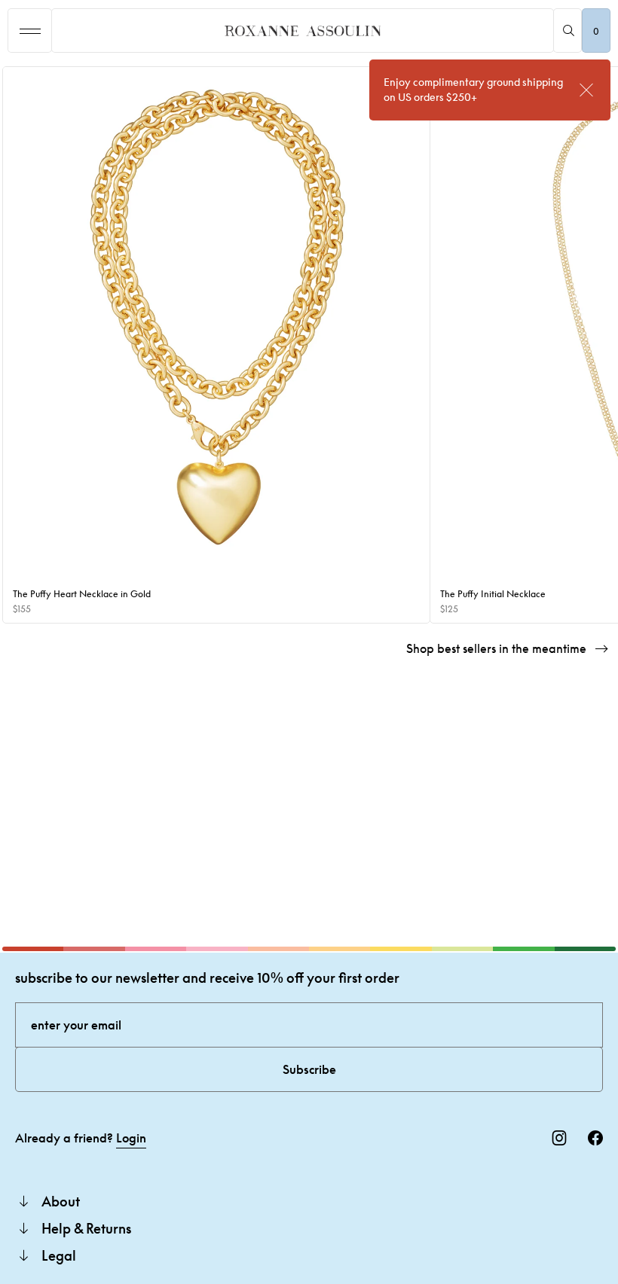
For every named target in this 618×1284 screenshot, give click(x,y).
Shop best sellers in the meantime (496, 648)
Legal (58, 1255)
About (60, 1201)
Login (131, 1137)
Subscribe (309, 1069)
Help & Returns (86, 1228)
